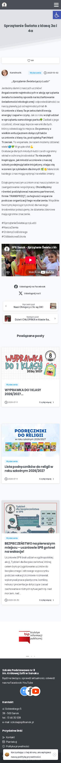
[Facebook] (30, 691)
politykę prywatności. (29, 756)
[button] (57, 15)
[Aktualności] (24, 691)
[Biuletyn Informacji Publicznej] (30, 637)
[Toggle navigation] (56, 4)
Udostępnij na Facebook (32, 286)
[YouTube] (35, 691)
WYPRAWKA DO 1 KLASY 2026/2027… (23, 392)
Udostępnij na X (32, 293)
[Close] (54, 754)
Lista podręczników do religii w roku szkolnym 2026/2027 (29, 469)
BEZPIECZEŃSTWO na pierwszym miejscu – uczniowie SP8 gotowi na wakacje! (30, 547)
